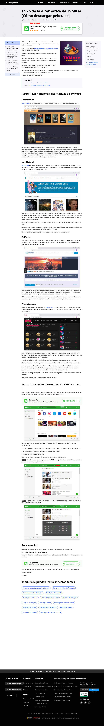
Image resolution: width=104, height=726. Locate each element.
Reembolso (74, 713)
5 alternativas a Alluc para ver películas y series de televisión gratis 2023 (12, 55)
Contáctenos (27, 686)
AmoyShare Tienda (14, 689)
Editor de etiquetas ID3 (42, 700)
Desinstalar (26, 706)
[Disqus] (52, 642)
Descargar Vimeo (45, 603)
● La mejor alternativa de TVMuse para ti (92, 63)
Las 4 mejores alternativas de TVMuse (39, 83)
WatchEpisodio (50, 307)
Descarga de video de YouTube (50, 612)
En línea (40, 3)
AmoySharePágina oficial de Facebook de (85, 702)
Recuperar (26, 702)
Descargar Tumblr (66, 607)
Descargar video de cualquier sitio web (36, 588)
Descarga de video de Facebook (64, 588)
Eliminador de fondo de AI (62, 700)
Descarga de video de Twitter (33, 593)
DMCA (56, 713)
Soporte (75, 3)
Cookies (67, 713)
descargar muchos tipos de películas (46, 49)
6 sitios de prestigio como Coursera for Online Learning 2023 (12, 62)
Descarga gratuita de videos (63, 671)
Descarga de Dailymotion (48, 607)
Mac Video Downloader (54, 593)
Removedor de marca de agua (44, 686)
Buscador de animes (30, 612)
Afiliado (25, 690)
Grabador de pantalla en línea (63, 690)
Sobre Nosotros (28, 683)
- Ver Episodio (90, 59)
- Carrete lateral (90, 54)
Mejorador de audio (41, 707)
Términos (29, 713)
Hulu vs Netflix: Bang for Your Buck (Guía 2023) (12, 68)
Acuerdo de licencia (47, 713)
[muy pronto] (81, 702)
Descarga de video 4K (30, 598)
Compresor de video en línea (62, 697)
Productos (51, 3)
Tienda (85, 3)
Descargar (63, 3)
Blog (91, 3)
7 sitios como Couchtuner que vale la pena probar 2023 (12, 48)
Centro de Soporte (29, 699)
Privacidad (37, 713)
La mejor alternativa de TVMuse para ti (39, 85)
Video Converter (40, 693)
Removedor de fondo (41, 683)
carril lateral (25, 165)
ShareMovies (26, 103)
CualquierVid (48, 671)
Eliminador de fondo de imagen (63, 683)
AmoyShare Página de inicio (11, 678)
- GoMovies (89, 56)
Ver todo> (12, 74)
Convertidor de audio (41, 703)
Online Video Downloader (49, 598)
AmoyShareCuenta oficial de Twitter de (89, 702)
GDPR (61, 713)
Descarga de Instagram (70, 598)
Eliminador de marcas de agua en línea (66, 686)
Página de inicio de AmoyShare (11, 3)
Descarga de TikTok (29, 607)
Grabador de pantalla (41, 690)
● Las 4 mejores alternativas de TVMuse (92, 47)
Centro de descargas (15, 684)
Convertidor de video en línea (63, 693)
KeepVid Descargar (29, 603)
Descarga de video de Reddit (64, 603)
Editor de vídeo (39, 697)
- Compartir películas (92, 51)
